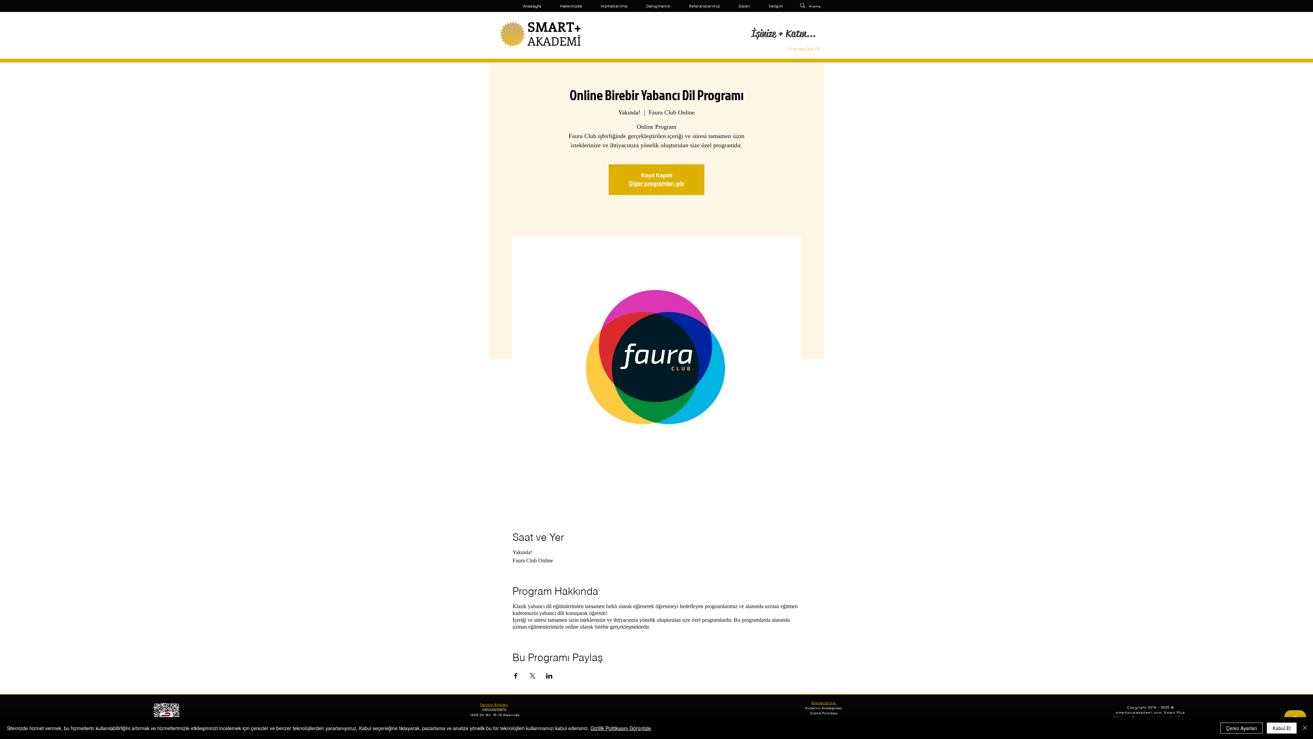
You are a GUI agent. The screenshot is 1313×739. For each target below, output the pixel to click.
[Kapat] (1305, 728)
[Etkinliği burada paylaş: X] (532, 676)
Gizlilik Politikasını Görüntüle (621, 728)
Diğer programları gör (657, 183)
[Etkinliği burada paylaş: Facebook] (516, 676)
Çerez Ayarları (1241, 728)
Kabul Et (1282, 728)
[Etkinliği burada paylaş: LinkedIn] (549, 676)
